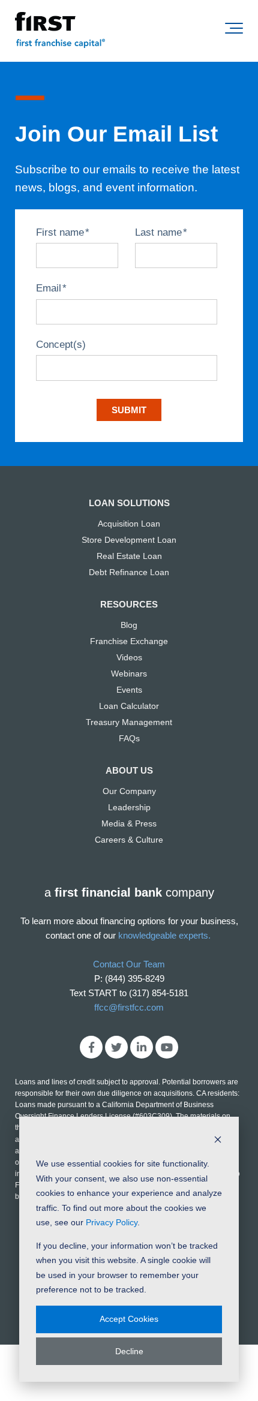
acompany (129, 892)
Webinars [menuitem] (129, 673)
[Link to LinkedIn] (141, 1047)
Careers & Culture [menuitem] (129, 839)
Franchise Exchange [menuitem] (129, 641)
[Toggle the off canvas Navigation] (234, 30)
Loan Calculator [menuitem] (129, 706)
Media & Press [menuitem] (129, 823)
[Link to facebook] (91, 1047)
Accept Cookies (129, 1319)
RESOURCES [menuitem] (129, 604)
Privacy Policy (111, 1222)
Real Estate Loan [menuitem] (129, 556)
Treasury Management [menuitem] (129, 722)
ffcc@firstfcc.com (129, 1007)
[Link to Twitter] (116, 1047)
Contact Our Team (129, 964)
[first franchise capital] (60, 31)
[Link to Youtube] (166, 1047)
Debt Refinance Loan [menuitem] (129, 572)
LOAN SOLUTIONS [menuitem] (129, 503)
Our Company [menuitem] (129, 791)
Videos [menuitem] (129, 657)
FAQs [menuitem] (129, 738)
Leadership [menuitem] (129, 807)
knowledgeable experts (163, 935)
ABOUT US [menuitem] (129, 770)
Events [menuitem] (129, 690)
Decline (129, 1351)
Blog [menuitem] (129, 625)
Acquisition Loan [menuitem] (129, 523)
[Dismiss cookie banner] (218, 1141)
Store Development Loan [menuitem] (129, 540)
